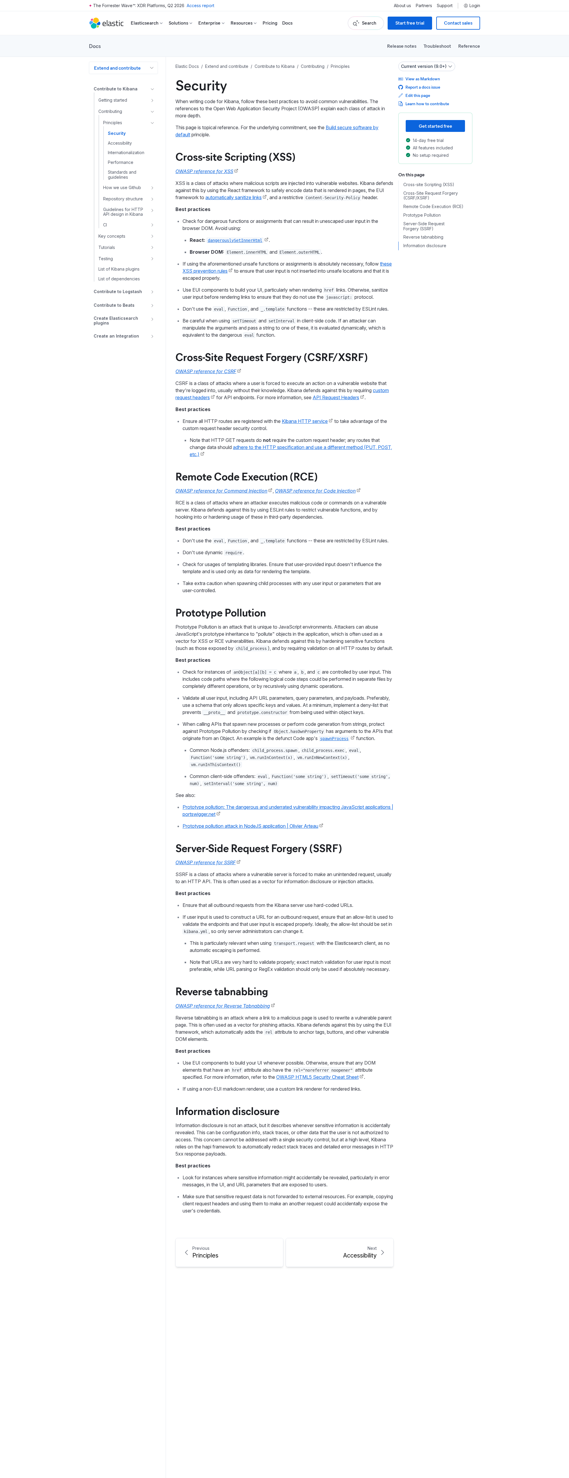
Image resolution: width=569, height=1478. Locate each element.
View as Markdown (422, 79)
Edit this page (417, 95)
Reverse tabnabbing (221, 991)
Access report (200, 5)
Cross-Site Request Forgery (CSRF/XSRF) (271, 356)
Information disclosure (227, 1110)
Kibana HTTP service (305, 421)
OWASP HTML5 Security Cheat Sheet (317, 1077)
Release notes (401, 46)
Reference (469, 46)
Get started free (435, 126)
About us (402, 6)
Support (445, 6)
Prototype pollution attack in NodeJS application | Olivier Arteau (250, 826)
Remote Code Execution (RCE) (246, 476)
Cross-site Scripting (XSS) (235, 156)
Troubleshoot (437, 46)
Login (474, 5)
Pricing (270, 23)
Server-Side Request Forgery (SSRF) (258, 848)
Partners (424, 6)
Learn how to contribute (427, 103)
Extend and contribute (117, 68)
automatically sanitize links (233, 197)
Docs (287, 23)
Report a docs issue (422, 87)
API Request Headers (336, 397)
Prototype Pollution (220, 612)
